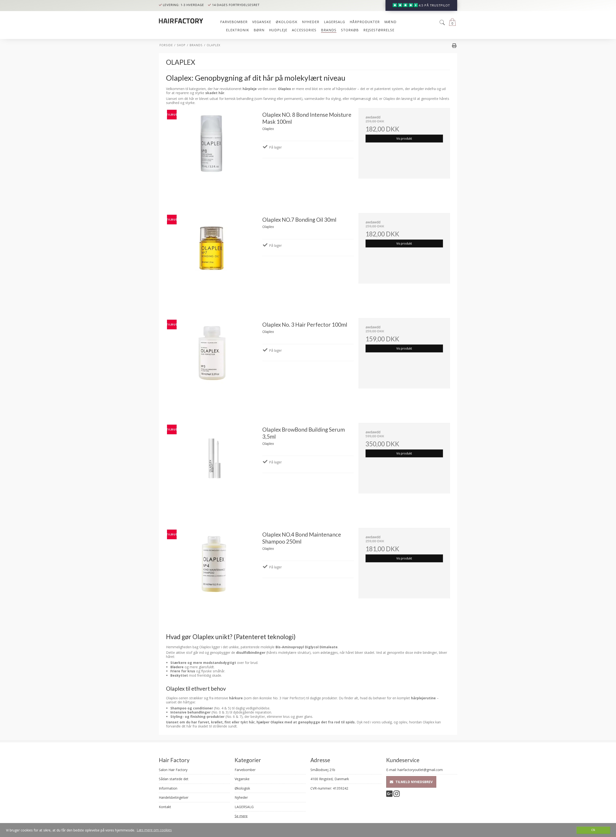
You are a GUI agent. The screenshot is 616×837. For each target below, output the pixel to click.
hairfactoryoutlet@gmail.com (420, 769)
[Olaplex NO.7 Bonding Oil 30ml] (211, 259)
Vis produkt (404, 138)
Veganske (242, 779)
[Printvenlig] (454, 46)
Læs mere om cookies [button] (154, 830)
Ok (593, 830)
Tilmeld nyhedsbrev (413, 781)
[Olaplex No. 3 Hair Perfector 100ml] (211, 363)
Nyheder (241, 797)
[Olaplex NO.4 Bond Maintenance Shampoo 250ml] (211, 573)
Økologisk (242, 788)
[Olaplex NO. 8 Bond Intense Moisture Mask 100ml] (211, 154)
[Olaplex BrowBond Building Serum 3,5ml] (211, 468)
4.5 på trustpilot (434, 5)
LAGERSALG (244, 807)
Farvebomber (245, 769)
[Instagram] (396, 795)
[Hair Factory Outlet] (182, 20)
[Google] (389, 795)
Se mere (241, 816)
